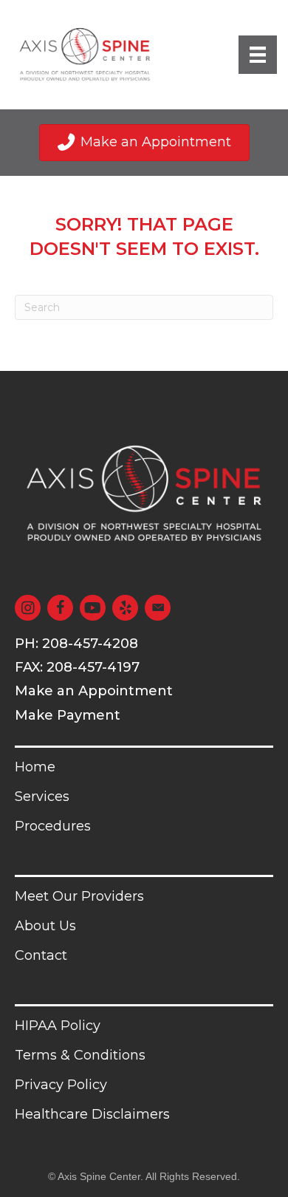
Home (35, 767)
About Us (45, 926)
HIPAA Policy (57, 1025)
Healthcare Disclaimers (92, 1114)
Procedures (53, 826)
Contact (41, 955)
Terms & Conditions (80, 1055)
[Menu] (258, 54)
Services (42, 796)
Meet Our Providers (79, 896)
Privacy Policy (61, 1085)
